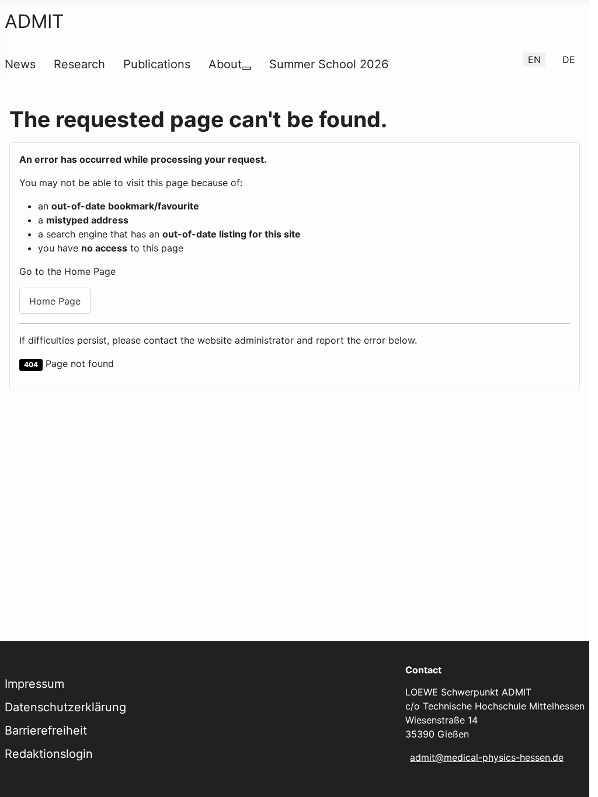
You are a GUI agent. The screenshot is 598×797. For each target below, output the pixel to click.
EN (534, 59)
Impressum (34, 684)
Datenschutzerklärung (65, 707)
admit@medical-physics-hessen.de (487, 757)
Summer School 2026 (328, 64)
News (20, 64)
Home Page (55, 301)
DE (568, 59)
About (225, 64)
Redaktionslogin (49, 754)
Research (79, 64)
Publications (156, 64)
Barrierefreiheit (46, 730)
